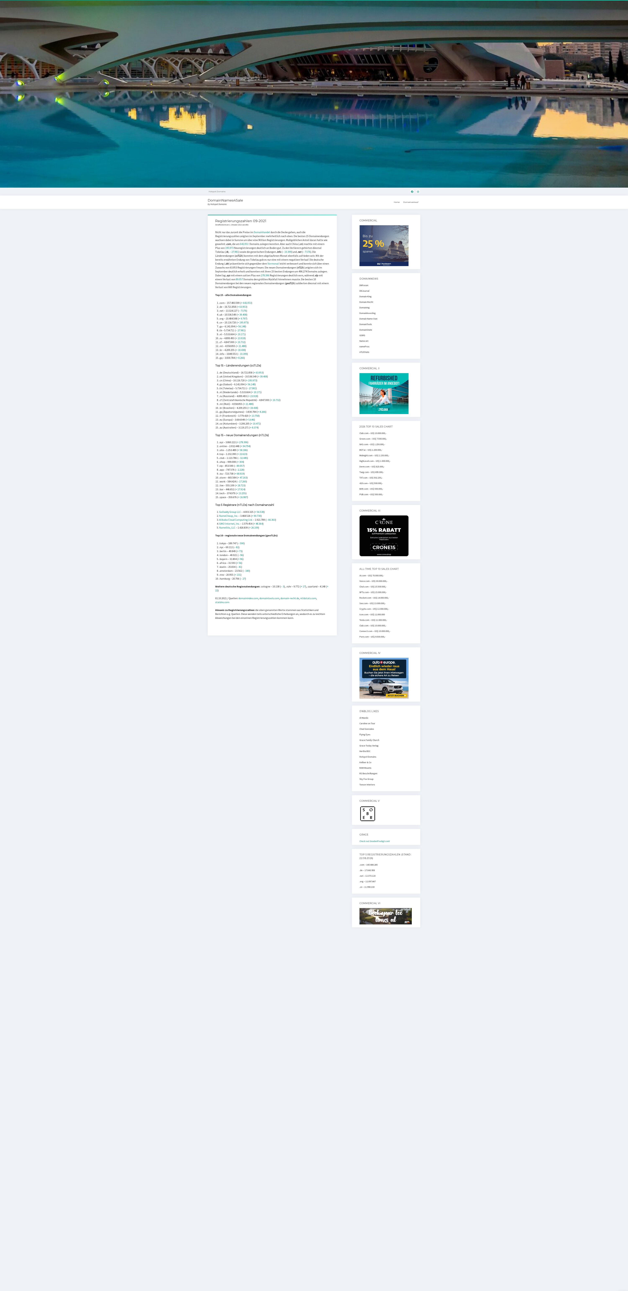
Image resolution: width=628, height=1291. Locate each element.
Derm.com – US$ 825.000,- (371, 466)
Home (397, 202)
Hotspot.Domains (217, 191)
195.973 (229, 247)
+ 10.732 (240, 342)
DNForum (363, 285)
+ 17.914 (240, 489)
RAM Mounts (365, 767)
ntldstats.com (308, 598)
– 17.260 (241, 481)
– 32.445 (242, 458)
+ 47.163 (242, 477)
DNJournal (364, 290)
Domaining (364, 307)
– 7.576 (306, 251)
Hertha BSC (364, 751)
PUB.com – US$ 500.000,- (371, 494)
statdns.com (222, 602)
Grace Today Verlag (368, 745)
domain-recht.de (289, 598)
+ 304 (240, 461)
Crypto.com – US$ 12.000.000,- (374, 608)
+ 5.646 (250, 419)
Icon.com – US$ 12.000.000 (372, 614)
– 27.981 (233, 251)
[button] (621, 4)
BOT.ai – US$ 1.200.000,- (370, 449)
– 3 (282, 586)
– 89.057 (239, 465)
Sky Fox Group (366, 779)
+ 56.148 (240, 326)
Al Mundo (363, 717)
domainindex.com (248, 598)
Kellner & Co (365, 762)
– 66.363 (270, 519)
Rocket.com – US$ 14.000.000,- (374, 597)
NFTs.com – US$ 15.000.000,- (373, 592)
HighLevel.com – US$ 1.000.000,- (374, 461)
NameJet (363, 340)
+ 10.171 (240, 334)
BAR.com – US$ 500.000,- (371, 488)
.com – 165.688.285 (368, 864)
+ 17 (303, 586)
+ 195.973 (242, 322)
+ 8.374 (254, 427)
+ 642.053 (246, 302)
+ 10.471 (255, 423)
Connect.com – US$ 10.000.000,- (374, 631)
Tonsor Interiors (367, 784)
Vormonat (273, 263)
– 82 (236, 547)
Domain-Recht (366, 302)
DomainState (365, 329)
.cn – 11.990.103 (367, 886)
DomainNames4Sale (225, 200)
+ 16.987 (242, 497)
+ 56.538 (259, 511)
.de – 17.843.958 (367, 870)
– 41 (239, 566)
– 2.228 (240, 469)
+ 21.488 (241, 346)
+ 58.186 (242, 450)
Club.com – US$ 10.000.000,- (372, 433)
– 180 (246, 570)
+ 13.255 (241, 493)
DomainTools (365, 324)
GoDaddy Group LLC (230, 511)
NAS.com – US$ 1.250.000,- (372, 444)
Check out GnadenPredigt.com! (374, 841)
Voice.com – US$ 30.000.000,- (373, 581)
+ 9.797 (242, 318)
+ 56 (239, 563)
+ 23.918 (240, 338)
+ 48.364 (258, 523)
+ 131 (238, 574)
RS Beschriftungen (368, 773)
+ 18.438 (240, 350)
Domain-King (365, 296)
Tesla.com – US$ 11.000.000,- (373, 620)
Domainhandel (262, 232)
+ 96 (240, 559)
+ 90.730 (256, 515)
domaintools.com (269, 598)
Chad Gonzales (366, 728)
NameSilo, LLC (227, 527)
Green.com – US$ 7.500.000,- (373, 438)
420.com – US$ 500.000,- (371, 483)
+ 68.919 (239, 473)
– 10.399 (287, 251)
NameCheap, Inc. (228, 515)
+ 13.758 (254, 415)
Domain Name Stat (368, 318)
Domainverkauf (410, 202)
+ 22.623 (241, 454)
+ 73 (239, 551)
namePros (364, 346)
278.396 (265, 275)
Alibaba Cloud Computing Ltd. (236, 519)
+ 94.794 (245, 446)
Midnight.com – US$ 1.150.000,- (374, 455)
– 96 (240, 555)
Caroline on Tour (367, 723)
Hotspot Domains (367, 756)
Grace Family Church (369, 740)
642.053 (244, 244)
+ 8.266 (240, 357)
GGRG (362, 335)
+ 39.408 (241, 314)
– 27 (243, 578)
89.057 (239, 279)
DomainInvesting (367, 313)
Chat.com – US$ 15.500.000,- (372, 586)
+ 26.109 (253, 527)
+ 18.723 (240, 485)
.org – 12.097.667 (367, 881)
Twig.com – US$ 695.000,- (371, 472)
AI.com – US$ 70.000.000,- (371, 575)
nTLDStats (364, 352)
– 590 (241, 543)
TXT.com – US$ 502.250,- (371, 477)
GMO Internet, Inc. (229, 523)
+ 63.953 (241, 306)
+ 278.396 (242, 442)
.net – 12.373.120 (367, 875)
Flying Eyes (364, 734)
